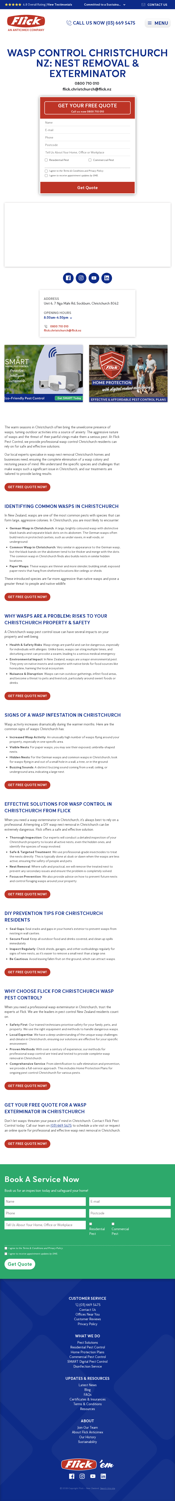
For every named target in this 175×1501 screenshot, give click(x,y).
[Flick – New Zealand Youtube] (94, 278)
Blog (87, 1390)
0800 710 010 (87, 83)
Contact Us (87, 1310)
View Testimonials (59, 4)
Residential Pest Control (87, 1347)
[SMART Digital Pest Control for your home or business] (43, 373)
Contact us (157, 5)
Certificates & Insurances (88, 1399)
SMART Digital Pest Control (87, 1362)
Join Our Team (87, 1427)
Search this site (107, 1488)
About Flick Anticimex (87, 1432)
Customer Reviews (87, 1319)
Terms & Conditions (73, 170)
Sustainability (87, 1442)
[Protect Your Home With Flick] (128, 373)
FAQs (88, 1395)
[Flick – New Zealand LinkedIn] (107, 278)
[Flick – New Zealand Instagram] (81, 278)
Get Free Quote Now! (27, 487)
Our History (87, 1437)
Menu (161, 23)
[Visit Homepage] (87, 1464)
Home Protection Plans (87, 1352)
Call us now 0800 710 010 (87, 111)
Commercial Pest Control (87, 1357)
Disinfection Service (87, 1366)
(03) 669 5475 (61, 1125)
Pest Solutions (87, 1343)
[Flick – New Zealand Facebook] (68, 278)
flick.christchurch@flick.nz (87, 89)
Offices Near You (88, 1314)
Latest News (88, 1385)
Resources (87, 1409)
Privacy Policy (96, 170)
